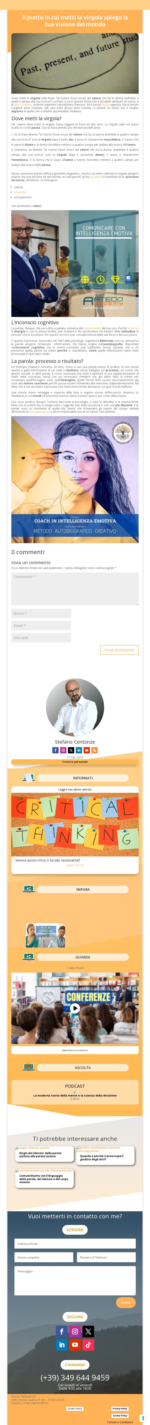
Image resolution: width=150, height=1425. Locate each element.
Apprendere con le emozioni (75, 1050)
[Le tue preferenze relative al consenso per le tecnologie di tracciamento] (143, 1418)
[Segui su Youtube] (87, 750)
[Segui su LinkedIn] (79, 750)
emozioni (20, 192)
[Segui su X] (71, 750)
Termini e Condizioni (120, 1422)
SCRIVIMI (75, 1229)
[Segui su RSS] (94, 750)
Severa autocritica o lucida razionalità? (47, 860)
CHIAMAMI (75, 1364)
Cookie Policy (75, 1408)
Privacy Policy (120, 1408)
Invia (126, 1302)
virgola (105, 104)
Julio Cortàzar (22, 104)
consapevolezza (39, 411)
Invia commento (119, 649)
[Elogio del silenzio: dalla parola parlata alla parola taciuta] (32, 1148)
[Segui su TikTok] (88, 1345)
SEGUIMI (75, 1316)
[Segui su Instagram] (63, 750)
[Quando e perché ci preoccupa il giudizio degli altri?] (105, 1151)
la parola (95, 177)
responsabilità (92, 328)
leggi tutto (75, 865)
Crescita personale (75, 762)
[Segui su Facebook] (55, 750)
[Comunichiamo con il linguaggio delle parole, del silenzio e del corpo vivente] (43, 1170)
